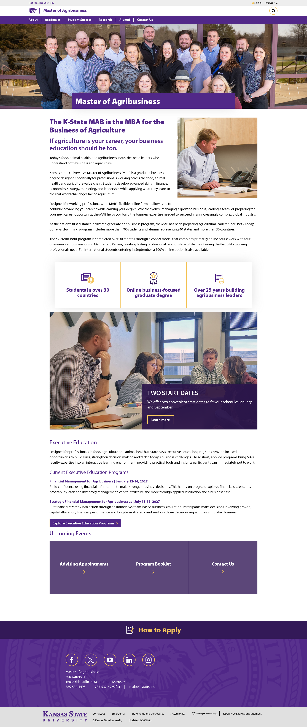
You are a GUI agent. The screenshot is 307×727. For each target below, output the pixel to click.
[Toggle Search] (273, 11)
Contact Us (99, 713)
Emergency (118, 713)
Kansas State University (41, 2)
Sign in (258, 2)
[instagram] (148, 660)
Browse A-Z (271, 2)
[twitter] (91, 660)
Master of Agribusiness (65, 10)
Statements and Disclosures (148, 713)
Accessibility (178, 713)
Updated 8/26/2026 (140, 720)
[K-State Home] (33, 10)
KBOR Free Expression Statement (242, 713)
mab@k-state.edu (142, 686)
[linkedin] (129, 660)
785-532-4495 (75, 686)
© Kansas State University (107, 720)
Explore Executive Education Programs (83, 523)
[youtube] (110, 660)
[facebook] (72, 660)
